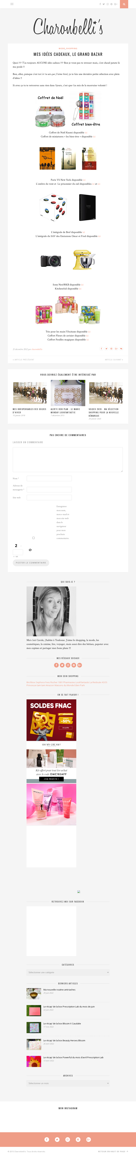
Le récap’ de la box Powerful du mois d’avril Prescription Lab (73, 1057)
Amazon (50, 685)
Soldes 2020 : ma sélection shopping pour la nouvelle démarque (104, 412)
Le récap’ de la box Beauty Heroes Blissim (64, 1040)
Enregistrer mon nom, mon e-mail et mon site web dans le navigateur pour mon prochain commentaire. (63, 522)
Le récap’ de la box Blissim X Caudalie (62, 1023)
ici (86, 132)
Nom (16, 478)
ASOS (104, 682)
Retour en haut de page (112, 1151)
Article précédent (24, 359)
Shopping (71, 48)
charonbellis (37, 349)
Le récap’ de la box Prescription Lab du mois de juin (69, 1006)
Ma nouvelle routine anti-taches (59, 989)
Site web (17, 497)
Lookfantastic (82, 682)
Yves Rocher (51, 682)
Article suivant (113, 359)
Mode (62, 48)
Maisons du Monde (64, 685)
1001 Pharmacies (66, 682)
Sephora (40, 682)
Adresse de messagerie (18, 487)
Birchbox (31, 682)
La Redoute (95, 682)
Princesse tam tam (36, 685)
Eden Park (79, 685)
